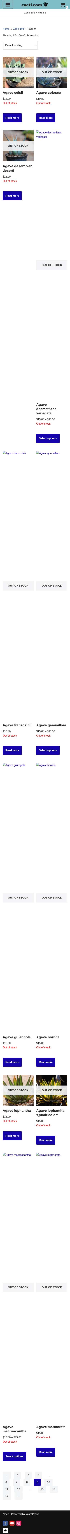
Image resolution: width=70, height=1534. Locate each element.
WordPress (32, 1514)
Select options (48, 438)
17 (6, 1496)
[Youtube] (12, 1523)
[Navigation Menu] (8, 4)
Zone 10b (29, 12)
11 (6, 1489)
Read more (12, 117)
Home (6, 28)
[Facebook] (5, 1523)
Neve (6, 1514)
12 (18, 1489)
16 (53, 1489)
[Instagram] (18, 1523)
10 (48, 1482)
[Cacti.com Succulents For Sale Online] (35, 3)
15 (42, 1489)
